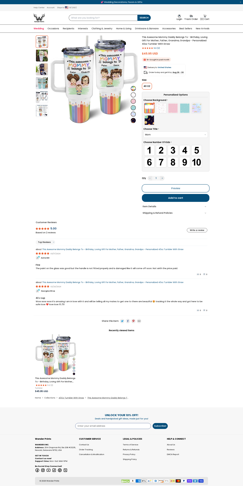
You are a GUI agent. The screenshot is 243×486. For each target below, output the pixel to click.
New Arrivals (202, 28)
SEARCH (144, 17)
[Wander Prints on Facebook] (37, 470)
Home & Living (123, 28)
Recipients (68, 28)
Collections (49, 397)
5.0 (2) (157, 48)
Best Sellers (185, 28)
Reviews (171, 449)
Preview (175, 188)
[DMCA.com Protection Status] (125, 481)
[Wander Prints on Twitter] (65, 470)
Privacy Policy (129, 454)
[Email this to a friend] (139, 321)
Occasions (53, 28)
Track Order (191, 19)
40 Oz (147, 86)
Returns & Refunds (131, 449)
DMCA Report (173, 454)
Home (38, 397)
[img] (43, 253)
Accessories (169, 28)
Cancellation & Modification (91, 454)
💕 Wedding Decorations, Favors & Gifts (121, 2)
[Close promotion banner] (240, 2)
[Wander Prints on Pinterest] (60, 470)
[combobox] (103, 18)
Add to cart (175, 198)
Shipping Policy (130, 459)
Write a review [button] (197, 230)
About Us (171, 444)
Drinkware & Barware (147, 28)
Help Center (39, 7)
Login (179, 19)
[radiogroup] (175, 115)
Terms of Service (130, 444)
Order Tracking (86, 449)
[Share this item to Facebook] (127, 321)
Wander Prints (52, 481)
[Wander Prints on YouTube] (48, 470)
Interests (83, 28)
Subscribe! (160, 426)
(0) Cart (204, 19)
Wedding (39, 28)
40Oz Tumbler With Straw (71, 397)
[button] (175, 100)
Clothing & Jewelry (102, 28)
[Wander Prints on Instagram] (43, 470)
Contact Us (84, 444)
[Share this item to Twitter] (122, 321)
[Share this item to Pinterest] (133, 321)
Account (50, 7)
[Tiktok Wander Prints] (54, 470)
